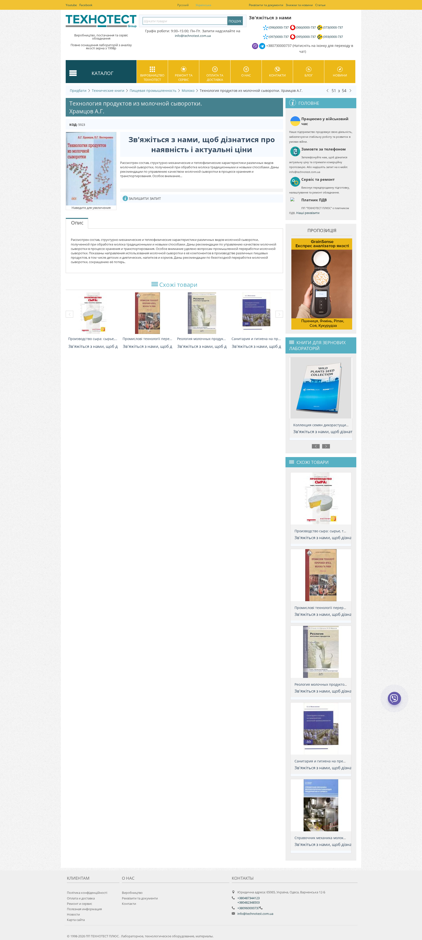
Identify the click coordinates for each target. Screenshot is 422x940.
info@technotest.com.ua (255, 913)
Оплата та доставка (214, 77)
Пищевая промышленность (153, 90)
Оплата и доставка (81, 898)
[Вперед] (350, 90)
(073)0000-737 (333, 27)
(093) (333, 36)
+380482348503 (248, 902)
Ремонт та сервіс (183, 77)
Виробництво (132, 892)
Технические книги (108, 90)
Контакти (277, 75)
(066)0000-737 (306, 27)
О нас (246, 75)
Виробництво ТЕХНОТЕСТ (152, 77)
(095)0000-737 (306, 36)
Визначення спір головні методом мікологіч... (331, 425)
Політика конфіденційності (87, 892)
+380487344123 (248, 898)
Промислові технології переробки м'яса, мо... (147, 338)
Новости (73, 914)
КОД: (73, 124)
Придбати (78, 90)
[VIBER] (394, 701)
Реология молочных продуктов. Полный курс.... (202, 338)
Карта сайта (76, 920)
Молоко (188, 90)
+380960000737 (248, 908)
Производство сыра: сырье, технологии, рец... (93, 338)
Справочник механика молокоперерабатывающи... (338, 837)
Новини (340, 75)
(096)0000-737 (279, 27)
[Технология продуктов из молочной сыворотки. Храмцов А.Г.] (91, 168)
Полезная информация (84, 909)
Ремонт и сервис (79, 903)
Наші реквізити (307, 213)
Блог (309, 75)
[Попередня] (327, 90)
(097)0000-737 (279, 36)
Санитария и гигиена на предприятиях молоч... (256, 338)
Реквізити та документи (140, 898)
